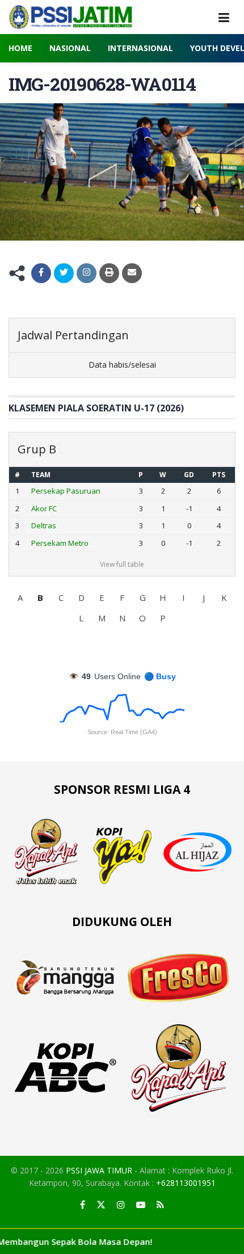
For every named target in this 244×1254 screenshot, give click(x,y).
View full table (122, 564)
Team (41, 474)
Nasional (70, 48)
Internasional (140, 48)
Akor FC (44, 508)
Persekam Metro (60, 543)
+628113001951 (186, 1182)
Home (20, 48)
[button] (20, 597)
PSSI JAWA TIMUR (99, 1170)
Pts (218, 474)
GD (189, 474)
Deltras (43, 525)
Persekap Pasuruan (65, 491)
